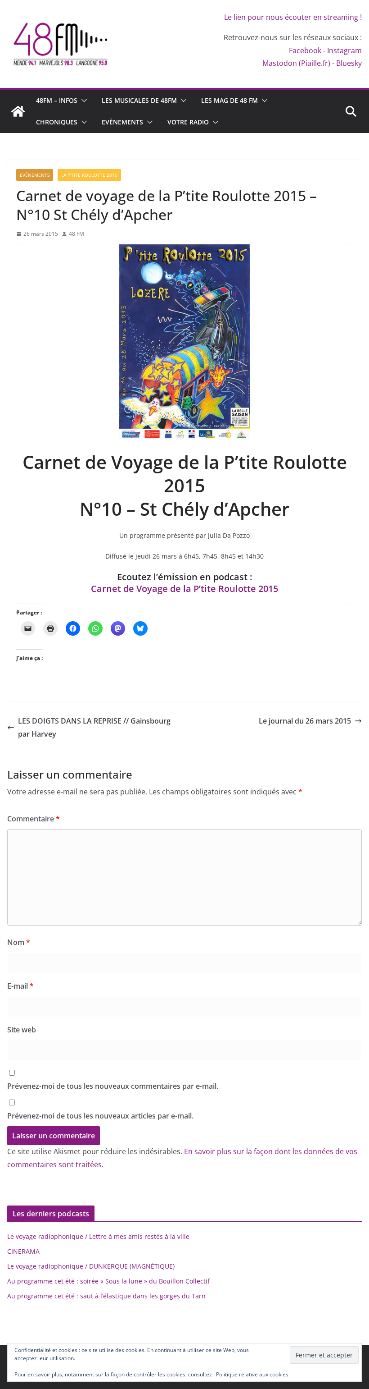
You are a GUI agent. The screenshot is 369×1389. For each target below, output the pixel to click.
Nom (18, 942)
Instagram (344, 50)
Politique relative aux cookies (252, 1374)
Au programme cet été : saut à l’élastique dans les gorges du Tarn (106, 1296)
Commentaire (33, 819)
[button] (82, 100)
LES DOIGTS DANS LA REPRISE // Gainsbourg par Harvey (94, 727)
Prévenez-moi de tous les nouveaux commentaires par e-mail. (112, 1086)
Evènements (122, 122)
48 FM (76, 234)
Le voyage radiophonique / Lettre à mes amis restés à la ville (98, 1236)
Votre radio (188, 122)
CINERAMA (23, 1251)
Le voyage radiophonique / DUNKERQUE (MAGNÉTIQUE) (91, 1266)
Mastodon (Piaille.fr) (296, 63)
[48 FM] (18, 111)
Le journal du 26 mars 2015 (305, 721)
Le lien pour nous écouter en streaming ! (293, 17)
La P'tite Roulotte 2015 (89, 175)
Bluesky (349, 63)
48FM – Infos (56, 100)
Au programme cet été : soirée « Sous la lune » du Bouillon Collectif (108, 1281)
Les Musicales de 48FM (139, 100)
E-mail (20, 986)
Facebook (305, 50)
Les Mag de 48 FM (229, 100)
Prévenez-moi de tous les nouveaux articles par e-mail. (100, 1116)
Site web (21, 1030)
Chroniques (56, 122)
